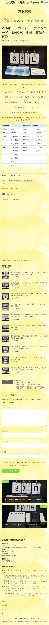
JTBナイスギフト (33, 383)
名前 (4, 431)
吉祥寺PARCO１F (8, 183)
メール (5, 442)
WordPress (13, 621)
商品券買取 (29, 388)
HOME (4, 601)
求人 (3, 613)
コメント (6, 407)
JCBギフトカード (21, 383)
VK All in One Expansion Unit (38, 621)
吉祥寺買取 (40, 386)
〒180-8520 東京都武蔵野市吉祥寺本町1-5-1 (18, 181)
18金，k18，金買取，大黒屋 (18, 260)
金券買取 (41, 388)
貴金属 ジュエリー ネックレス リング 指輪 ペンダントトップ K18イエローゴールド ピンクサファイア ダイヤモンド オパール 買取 (25, 588)
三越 (39, 384)
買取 (35, 388)
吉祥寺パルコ (31, 386)
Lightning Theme (23, 621)
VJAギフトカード (21, 384)
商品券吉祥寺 (19, 388)
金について (5, 609)
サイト (4, 452)
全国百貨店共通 (20, 386)
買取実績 (5, 260)
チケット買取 (32, 384)
